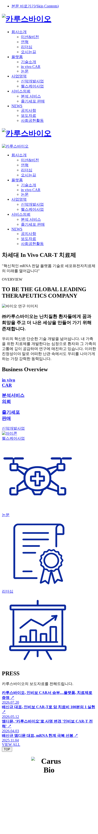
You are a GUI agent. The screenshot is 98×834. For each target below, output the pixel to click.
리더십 (26, 47)
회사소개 (19, 32)
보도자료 (28, 115)
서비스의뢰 (20, 91)
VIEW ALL (11, 744)
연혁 (25, 42)
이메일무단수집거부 (66, 782)
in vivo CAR (30, 67)
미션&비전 (30, 37)
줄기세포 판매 (33, 101)
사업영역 (19, 76)
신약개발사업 (32, 81)
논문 (25, 71)
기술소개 (28, 62)
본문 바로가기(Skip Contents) (35, 6)
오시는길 (28, 52)
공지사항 (28, 110)
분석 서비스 (31, 96)
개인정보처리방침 (30, 782)
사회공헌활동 (32, 120)
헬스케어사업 (32, 86)
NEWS (16, 106)
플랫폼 (17, 57)
